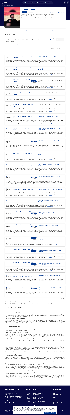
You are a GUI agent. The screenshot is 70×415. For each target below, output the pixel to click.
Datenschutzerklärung (57, 402)
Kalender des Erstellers (31, 30)
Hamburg (28, 393)
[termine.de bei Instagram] (6, 402)
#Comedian (38, 14)
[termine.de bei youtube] (12, 402)
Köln (27, 397)
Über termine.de (56, 392)
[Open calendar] (47, 39)
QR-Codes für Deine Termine (38, 393)
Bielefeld (27, 396)
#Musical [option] (29, 39)
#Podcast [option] (7, 41)
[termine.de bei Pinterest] (10, 402)
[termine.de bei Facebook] (8, 402)
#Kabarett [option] (16, 39)
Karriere (55, 403)
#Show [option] (33, 39)
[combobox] (54, 39)
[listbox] (21, 40)
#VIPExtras (52, 14)
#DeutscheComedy (43, 14)
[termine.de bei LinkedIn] (14, 402)
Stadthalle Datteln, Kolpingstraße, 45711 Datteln (49, 56)
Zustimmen (53, 412)
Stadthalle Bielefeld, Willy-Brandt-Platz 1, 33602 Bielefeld (51, 189)
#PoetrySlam (29, 14)
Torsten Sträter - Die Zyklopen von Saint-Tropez (23, 140)
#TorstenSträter (24, 14)
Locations (34, 405)
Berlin (27, 392)
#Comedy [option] (13, 39)
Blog (54, 393)
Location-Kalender (36, 399)
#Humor (48, 14)
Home (2, 5)
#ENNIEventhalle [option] (12, 41)
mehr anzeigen (50, 62)
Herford (27, 394)
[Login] (65, 2)
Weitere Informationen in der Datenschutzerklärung (23, 413)
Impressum (55, 397)
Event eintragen (48, 2)
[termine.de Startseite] (6, 3)
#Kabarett (33, 14)
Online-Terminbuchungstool (37, 2)
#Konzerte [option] (20, 39)
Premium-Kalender (36, 396)
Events (33, 402)
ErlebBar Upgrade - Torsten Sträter (20, 237)
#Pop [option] (26, 39)
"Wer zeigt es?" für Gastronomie (38, 401)
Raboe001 (6, 26)
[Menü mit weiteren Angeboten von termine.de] (68, 2)
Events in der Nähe (57, 396)
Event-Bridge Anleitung (36, 398)
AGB (54, 398)
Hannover (28, 401)
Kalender (34, 403)
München (28, 398)
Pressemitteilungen (57, 394)
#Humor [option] (9, 39)
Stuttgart (28, 399)
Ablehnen (47, 412)
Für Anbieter (26, 2)
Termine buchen (35, 394)
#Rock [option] (24, 39)
